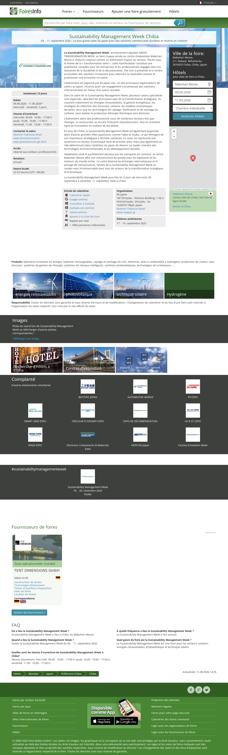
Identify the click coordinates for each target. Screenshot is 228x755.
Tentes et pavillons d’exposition (33, 588)
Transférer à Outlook (82, 203)
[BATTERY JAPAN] (88, 386)
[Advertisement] (114, 248)
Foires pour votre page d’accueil (170, 713)
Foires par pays (21, 706)
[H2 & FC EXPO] (193, 410)
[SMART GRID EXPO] (35, 410)
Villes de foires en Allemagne (29, 713)
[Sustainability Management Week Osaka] (88, 476)
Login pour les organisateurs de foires (174, 725)
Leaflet (179, 189)
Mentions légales (161, 706)
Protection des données (165, 700)
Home (17, 673)
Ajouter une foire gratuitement (136, 11)
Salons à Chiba (181, 206)
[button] (193, 158)
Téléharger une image (25, 338)
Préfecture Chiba (71, 673)
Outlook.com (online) (82, 208)
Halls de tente (22, 591)
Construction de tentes (28, 582)
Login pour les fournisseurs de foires (173, 732)
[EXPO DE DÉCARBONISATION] (140, 410)
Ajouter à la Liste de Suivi (85, 216)
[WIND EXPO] (35, 434)
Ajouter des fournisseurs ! (29, 612)
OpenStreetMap (195, 189)
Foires (67, 11)
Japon (49, 673)
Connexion (16, 2)
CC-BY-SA (213, 189)
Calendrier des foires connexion (170, 719)
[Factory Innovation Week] (193, 434)
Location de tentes (25, 594)
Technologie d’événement (29, 585)
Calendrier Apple (80, 195)
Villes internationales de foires (30, 719)
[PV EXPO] (193, 386)
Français (209, 2)
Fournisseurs (93, 11)
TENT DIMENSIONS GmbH (36, 570)
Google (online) (78, 199)
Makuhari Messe (183, 194)
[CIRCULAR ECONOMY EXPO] (88, 410)
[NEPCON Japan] (140, 434)
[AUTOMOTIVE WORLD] (140, 386)
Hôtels (174, 11)
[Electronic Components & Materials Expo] (88, 434)
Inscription (31, 2)
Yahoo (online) (78, 212)
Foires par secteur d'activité (28, 700)
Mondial (33, 673)
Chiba (92, 673)
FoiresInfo (27, 11)
